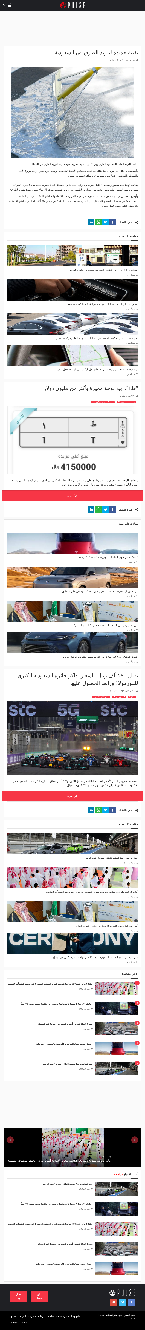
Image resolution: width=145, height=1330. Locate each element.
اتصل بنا (18, 1296)
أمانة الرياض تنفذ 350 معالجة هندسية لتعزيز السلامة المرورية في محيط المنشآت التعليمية (92, 892)
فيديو (13, 1316)
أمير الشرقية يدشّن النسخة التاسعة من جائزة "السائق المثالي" (106, 625)
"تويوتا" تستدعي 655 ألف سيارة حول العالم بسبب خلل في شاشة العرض (100, 656)
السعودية (132, 697)
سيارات (32, 1316)
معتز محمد (130, 60)
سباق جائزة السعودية (101, 697)
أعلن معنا (39, 1296)
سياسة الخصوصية (19, 1322)
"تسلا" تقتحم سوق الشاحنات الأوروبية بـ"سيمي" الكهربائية (108, 557)
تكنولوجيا (75, 1316)
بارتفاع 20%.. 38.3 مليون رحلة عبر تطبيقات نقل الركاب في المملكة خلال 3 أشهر (96, 369)
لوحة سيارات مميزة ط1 (126, 402)
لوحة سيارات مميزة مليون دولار (103, 402)
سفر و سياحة (62, 1316)
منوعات (42, 1316)
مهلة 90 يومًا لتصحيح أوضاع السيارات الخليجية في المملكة (65, 1023)
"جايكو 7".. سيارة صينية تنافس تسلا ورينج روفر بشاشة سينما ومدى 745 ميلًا (57, 1003)
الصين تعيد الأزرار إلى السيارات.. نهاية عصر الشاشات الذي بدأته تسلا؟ (102, 304)
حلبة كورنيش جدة (118, 697)
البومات (22, 1316)
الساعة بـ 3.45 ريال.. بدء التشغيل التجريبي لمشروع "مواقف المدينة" (103, 270)
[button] (112, 222)
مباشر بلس (130, 690)
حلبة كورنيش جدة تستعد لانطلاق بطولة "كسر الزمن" (111, 857)
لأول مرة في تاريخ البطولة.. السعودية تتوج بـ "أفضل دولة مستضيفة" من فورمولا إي (95, 957)
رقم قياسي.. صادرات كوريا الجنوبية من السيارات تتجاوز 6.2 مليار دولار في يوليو (97, 338)
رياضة (51, 1316)
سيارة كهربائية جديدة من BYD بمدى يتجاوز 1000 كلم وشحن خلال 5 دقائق (100, 591)
